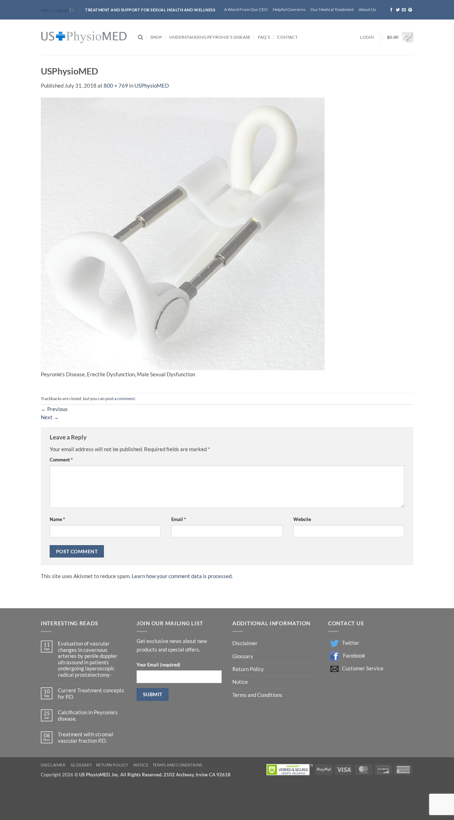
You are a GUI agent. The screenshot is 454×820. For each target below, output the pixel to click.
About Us (367, 9)
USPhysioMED (151, 86)
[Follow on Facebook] (391, 10)
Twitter (350, 643)
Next (50, 417)
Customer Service (362, 668)
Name (57, 519)
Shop (156, 37)
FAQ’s (264, 37)
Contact (287, 37)
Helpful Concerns (289, 9)
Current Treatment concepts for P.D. (91, 693)
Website (302, 519)
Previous (54, 409)
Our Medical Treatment (332, 9)
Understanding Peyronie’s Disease (209, 37)
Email (178, 519)
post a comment (120, 398)
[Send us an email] (404, 10)
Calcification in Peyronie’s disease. (88, 715)
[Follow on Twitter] (398, 10)
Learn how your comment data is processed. (182, 576)
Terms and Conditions (257, 695)
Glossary (242, 656)
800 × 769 (116, 86)
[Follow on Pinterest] (410, 10)
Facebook (354, 656)
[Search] (140, 37)
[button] (367, 37)
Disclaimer (245, 643)
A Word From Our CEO (246, 9)
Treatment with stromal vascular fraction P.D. (85, 737)
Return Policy (248, 669)
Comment (61, 459)
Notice (240, 682)
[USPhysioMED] (84, 37)
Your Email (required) (158, 664)
